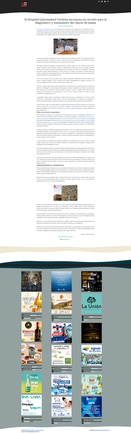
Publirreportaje (66, 239)
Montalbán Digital (29, 430)
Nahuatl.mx (106, 430)
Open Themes (99, 430)
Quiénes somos (39, 430)
